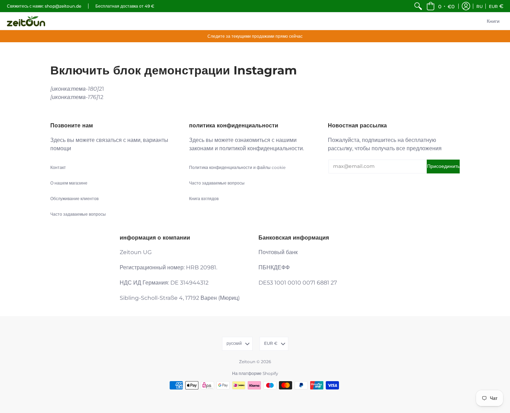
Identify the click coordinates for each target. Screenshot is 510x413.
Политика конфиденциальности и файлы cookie (237, 167)
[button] (440, 6)
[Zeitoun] (26, 21)
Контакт (58, 167)
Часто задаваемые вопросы (78, 214)
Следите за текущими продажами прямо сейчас (255, 36)
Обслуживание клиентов (74, 198)
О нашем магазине (68, 183)
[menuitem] (418, 6)
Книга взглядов (204, 198)
